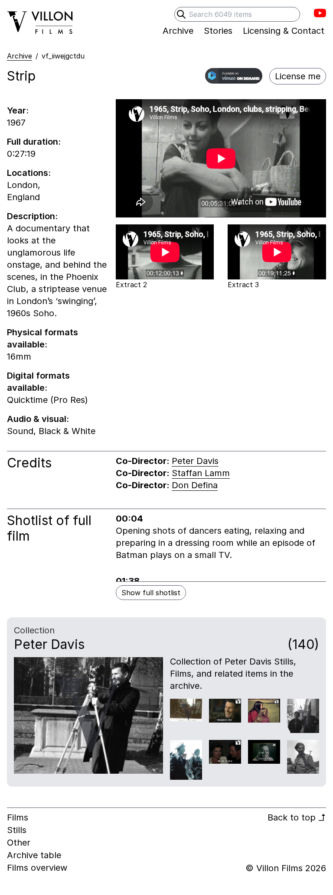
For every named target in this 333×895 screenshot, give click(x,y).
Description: (32, 216)
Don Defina (195, 485)
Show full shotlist (150, 592)
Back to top (297, 817)
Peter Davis (195, 461)
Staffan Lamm (201, 473)
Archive (19, 56)
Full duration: (34, 141)
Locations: (29, 173)
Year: (18, 110)
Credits (29, 462)
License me (297, 76)
